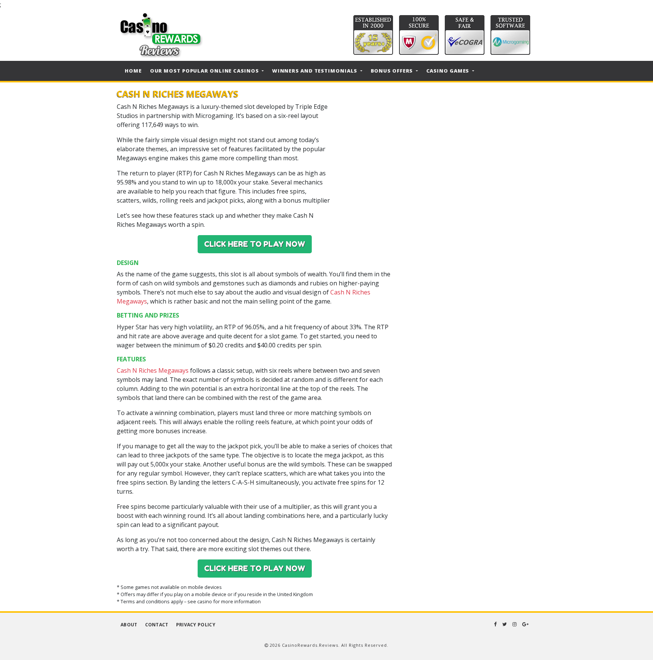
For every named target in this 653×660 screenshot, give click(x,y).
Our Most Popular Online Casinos (205, 70)
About (129, 624)
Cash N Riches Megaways (153, 370)
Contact (157, 624)
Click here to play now (254, 244)
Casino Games (448, 70)
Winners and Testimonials (315, 70)
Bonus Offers (393, 70)
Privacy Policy (195, 624)
